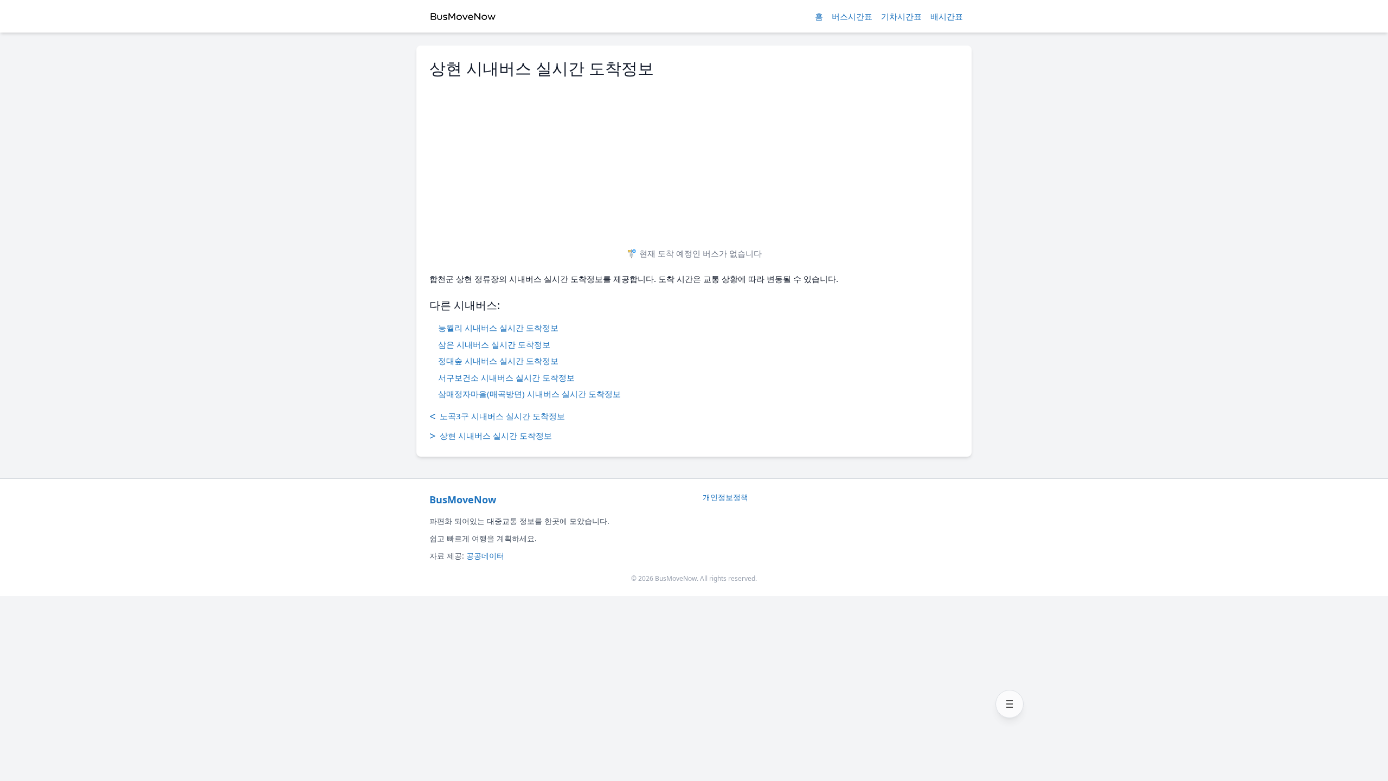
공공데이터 (485, 555)
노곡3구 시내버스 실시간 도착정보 (497, 416)
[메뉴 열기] (1009, 704)
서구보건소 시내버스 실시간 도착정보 (506, 377)
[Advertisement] (694, 158)
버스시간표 (852, 16)
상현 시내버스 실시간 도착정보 (490, 435)
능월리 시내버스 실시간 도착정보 (498, 327)
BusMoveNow (462, 499)
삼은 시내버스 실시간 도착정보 (494, 344)
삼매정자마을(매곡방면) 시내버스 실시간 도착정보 (529, 393)
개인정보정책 (725, 497)
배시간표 (946, 16)
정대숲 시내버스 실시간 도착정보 (498, 360)
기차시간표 (901, 16)
